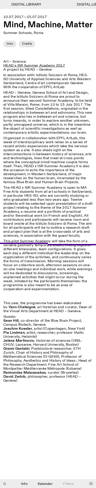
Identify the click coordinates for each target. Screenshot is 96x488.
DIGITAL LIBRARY (25, 4)
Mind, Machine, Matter (48, 25)
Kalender (45, 484)
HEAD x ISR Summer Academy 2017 (34, 65)
